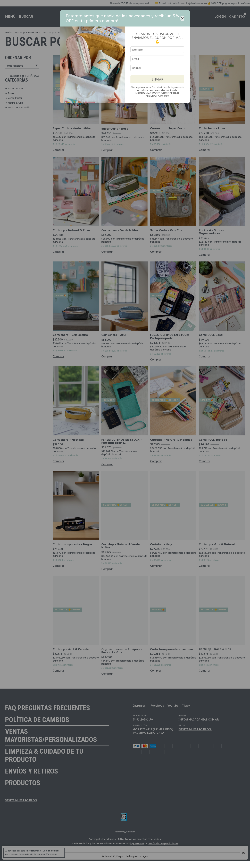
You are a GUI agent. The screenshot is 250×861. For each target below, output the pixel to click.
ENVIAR (157, 79)
